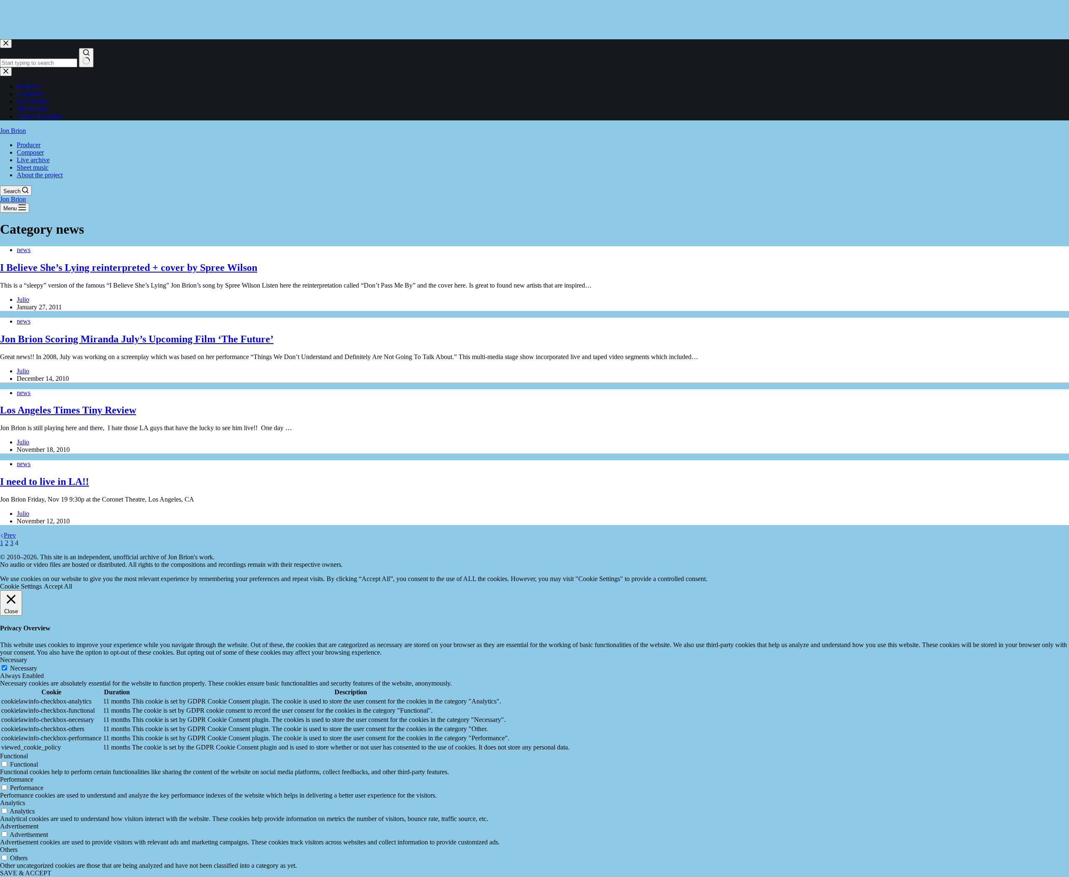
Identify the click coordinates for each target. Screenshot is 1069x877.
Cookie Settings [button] (21, 586)
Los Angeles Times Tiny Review (68, 410)
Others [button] (9, 849)
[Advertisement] (152, 19)
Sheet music (32, 167)
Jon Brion (13, 130)
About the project (40, 174)
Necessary (23, 668)
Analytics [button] (12, 802)
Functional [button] (14, 756)
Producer (29, 144)
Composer (30, 152)
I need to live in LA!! (44, 481)
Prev (10, 535)
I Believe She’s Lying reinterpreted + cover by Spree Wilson (128, 267)
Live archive (33, 159)
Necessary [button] (13, 659)
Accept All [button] (58, 586)
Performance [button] (16, 779)
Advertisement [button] (19, 826)
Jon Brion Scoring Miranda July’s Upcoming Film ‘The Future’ (137, 339)
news (23, 249)
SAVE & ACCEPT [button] (25, 873)
